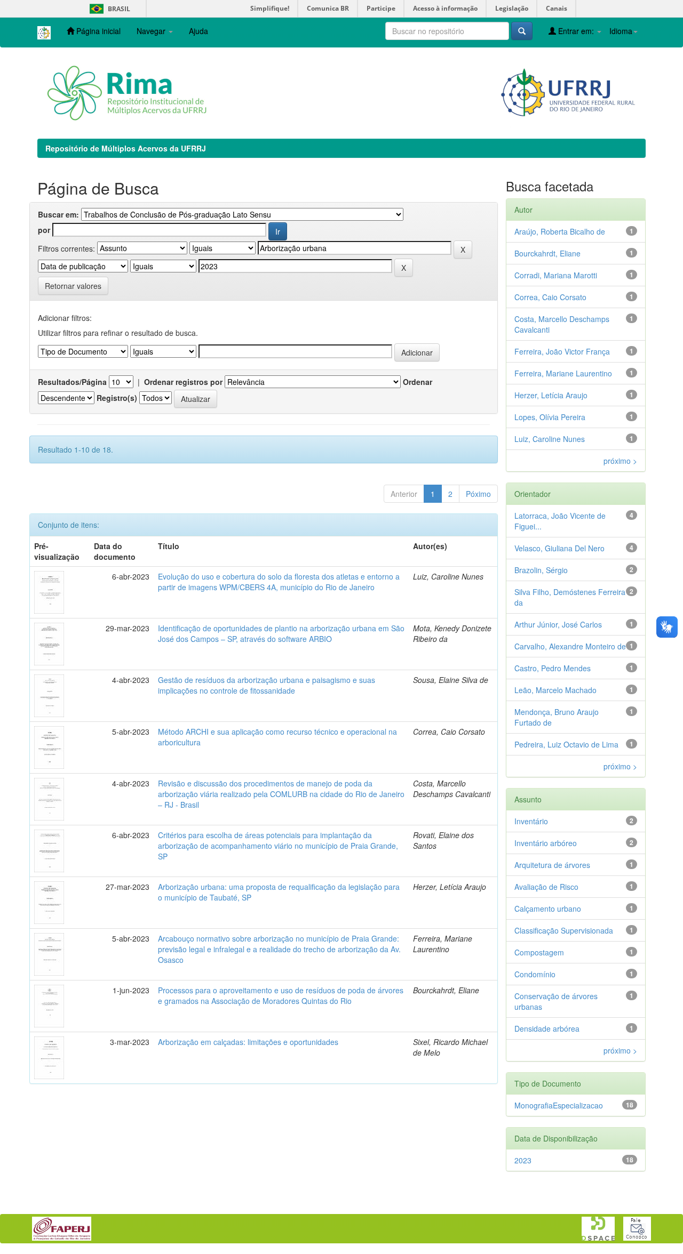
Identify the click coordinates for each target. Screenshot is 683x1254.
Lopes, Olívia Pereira (549, 417)
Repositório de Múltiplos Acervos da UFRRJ (125, 148)
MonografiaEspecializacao (558, 1105)
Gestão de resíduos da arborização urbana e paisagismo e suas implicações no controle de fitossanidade (266, 685)
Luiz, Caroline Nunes (549, 438)
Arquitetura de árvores (552, 864)
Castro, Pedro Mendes (552, 668)
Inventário (531, 821)
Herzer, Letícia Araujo (550, 395)
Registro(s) (117, 397)
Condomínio (534, 974)
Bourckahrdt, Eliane (547, 253)
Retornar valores (73, 285)
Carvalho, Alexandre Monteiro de (570, 646)
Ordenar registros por (183, 381)
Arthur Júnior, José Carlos (558, 624)
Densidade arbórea (546, 1028)
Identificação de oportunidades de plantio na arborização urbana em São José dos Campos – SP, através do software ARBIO (281, 633)
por (44, 229)
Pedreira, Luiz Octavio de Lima (566, 744)
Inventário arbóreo (545, 843)
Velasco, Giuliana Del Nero (559, 548)
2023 (522, 1160)
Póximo (478, 493)
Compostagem (539, 952)
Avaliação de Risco (546, 886)
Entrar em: (576, 31)
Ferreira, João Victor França (562, 351)
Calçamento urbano (547, 908)
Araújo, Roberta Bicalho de (559, 231)
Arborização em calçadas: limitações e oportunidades (248, 1041)
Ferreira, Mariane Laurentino (563, 373)
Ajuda (198, 31)
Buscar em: (58, 214)
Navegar (152, 31)
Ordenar (417, 381)
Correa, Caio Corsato (550, 297)
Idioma (620, 31)
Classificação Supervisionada (563, 930)
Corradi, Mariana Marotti (555, 275)
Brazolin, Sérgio (541, 570)
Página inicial (97, 31)
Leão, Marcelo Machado (555, 690)
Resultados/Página (72, 381)
